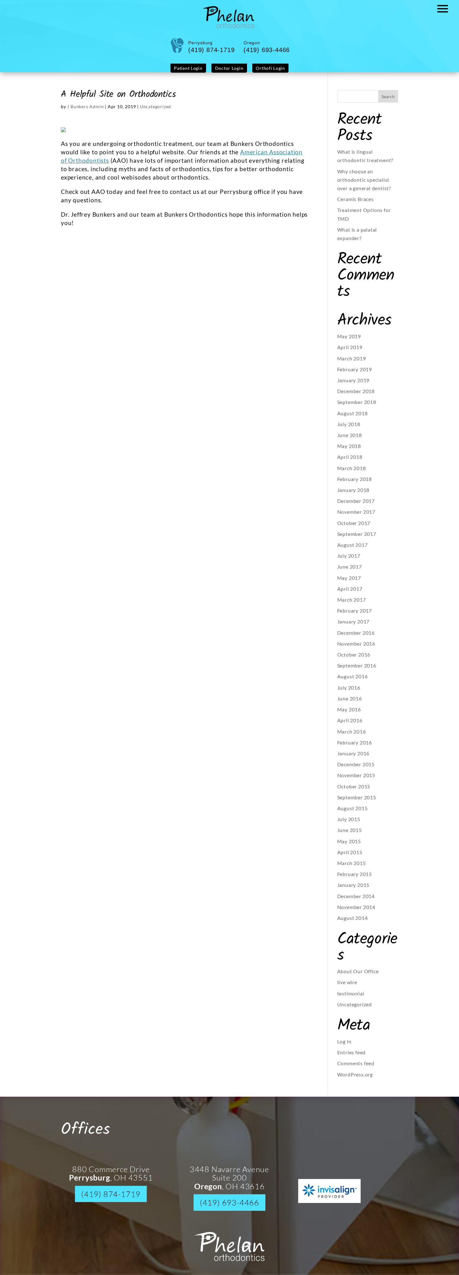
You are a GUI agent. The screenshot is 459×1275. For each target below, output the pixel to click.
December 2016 (356, 637)
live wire (347, 987)
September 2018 (356, 407)
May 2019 (349, 341)
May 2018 (349, 451)
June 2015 (349, 835)
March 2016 (351, 736)
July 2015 (348, 824)
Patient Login (194, 73)
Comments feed (355, 1068)
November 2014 (356, 912)
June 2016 (349, 703)
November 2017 (356, 516)
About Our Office (358, 976)
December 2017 (356, 505)
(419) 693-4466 (229, 1207)
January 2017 (353, 626)
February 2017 (354, 615)
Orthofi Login (264, 73)
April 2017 (350, 593)
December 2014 (356, 901)
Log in (344, 1046)
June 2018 (349, 440)
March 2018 (351, 473)
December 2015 (356, 769)
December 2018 (356, 396)
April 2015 (350, 857)
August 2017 (352, 549)
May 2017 (349, 582)
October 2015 (354, 791)
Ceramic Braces (355, 204)
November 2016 (356, 648)
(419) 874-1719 (111, 1199)
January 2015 (353, 890)
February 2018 (354, 484)
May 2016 (349, 714)
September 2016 (356, 670)
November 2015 (356, 780)
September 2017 (356, 538)
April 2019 (350, 352)
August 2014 (352, 923)
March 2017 (351, 604)
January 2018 (353, 495)
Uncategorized (155, 111)
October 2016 (354, 659)
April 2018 (350, 461)
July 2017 (348, 560)
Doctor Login (229, 73)
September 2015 (356, 802)
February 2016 (354, 747)
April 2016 (350, 725)
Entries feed (351, 1057)
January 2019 (353, 385)
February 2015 (354, 879)
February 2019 (354, 374)
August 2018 (352, 418)
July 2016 (348, 692)
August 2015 (352, 813)
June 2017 (349, 571)
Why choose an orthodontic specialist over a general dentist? (364, 184)
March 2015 (351, 868)
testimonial (350, 998)
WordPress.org (355, 1079)
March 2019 (351, 363)
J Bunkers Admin (85, 111)
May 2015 (349, 846)
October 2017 (354, 528)
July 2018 (348, 429)
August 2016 (352, 681)
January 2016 (353, 758)
